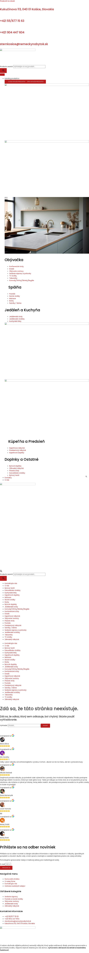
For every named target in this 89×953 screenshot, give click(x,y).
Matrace (8, 597)
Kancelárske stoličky (13, 590)
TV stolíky (8, 637)
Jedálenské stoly (11, 607)
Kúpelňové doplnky (12, 595)
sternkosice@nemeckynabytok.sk (24, 44)
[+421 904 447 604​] (0, 26)
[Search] (3, 70)
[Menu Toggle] (2, 74)
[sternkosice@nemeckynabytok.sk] (0, 38)
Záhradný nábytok (12, 639)
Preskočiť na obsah (7, 1)
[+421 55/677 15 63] (0, 15)
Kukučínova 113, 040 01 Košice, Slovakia (27, 9)
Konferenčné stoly (12, 611)
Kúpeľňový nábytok (12, 616)
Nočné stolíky (10, 600)
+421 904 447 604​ (12, 32)
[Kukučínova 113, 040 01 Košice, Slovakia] (0, 3)
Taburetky (9, 635)
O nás (7, 586)
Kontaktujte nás (11, 583)
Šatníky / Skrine (11, 628)
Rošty (7, 602)
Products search (6, 66)
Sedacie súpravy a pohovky (15, 630)
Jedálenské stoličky (12, 632)
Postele (8, 623)
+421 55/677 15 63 (12, 21)
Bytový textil (9, 588)
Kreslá (7, 614)
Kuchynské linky (11, 593)
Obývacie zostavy (12, 618)
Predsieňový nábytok (13, 625)
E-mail (2, 864)
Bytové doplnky (11, 604)
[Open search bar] (1, 572)
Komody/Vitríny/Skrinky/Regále (17, 609)
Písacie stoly (9, 621)
